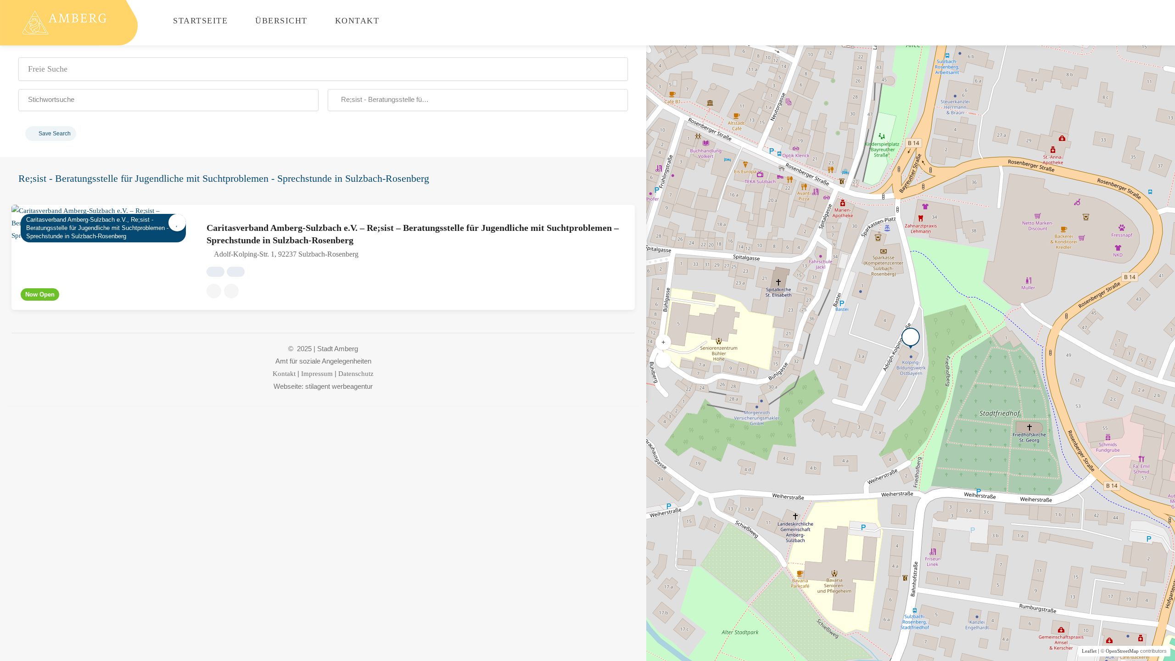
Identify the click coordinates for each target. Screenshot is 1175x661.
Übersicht (280, 20)
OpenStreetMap (1122, 651)
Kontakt (355, 20)
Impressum (317, 373)
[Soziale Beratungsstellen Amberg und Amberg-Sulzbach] (69, 22)
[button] (168, 100)
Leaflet (1089, 651)
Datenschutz (356, 373)
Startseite (199, 20)
